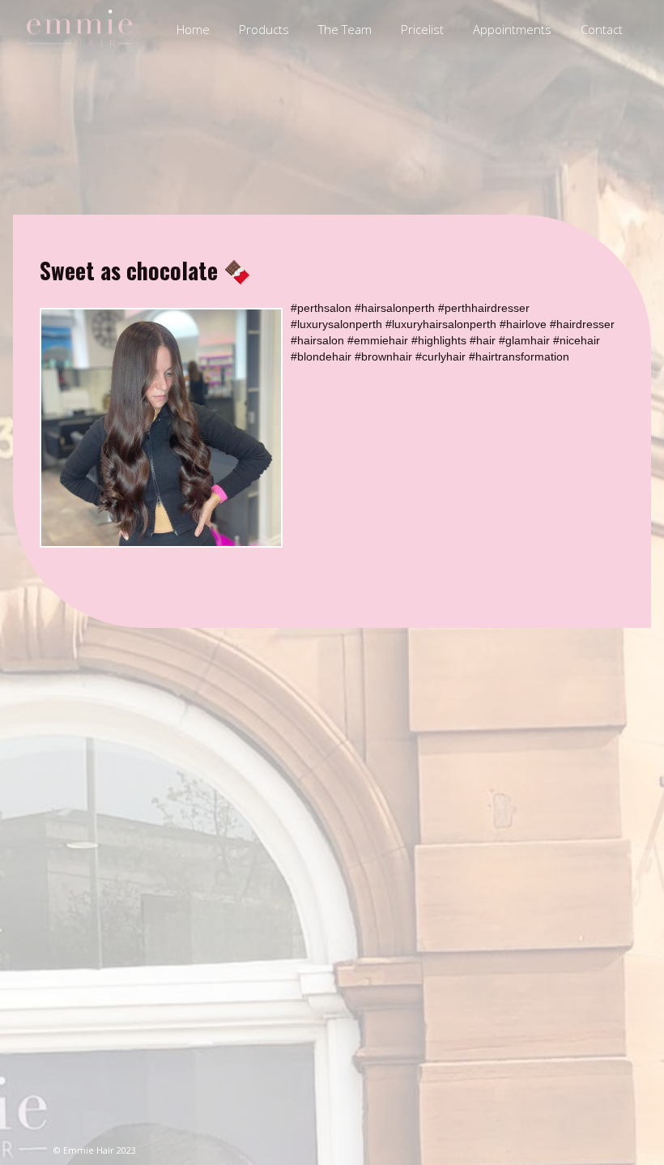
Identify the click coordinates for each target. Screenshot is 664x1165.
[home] (79, 28)
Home (193, 29)
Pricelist (422, 29)
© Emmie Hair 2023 (94, 1150)
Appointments (512, 29)
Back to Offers (592, 580)
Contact (602, 29)
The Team (345, 29)
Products (264, 29)
